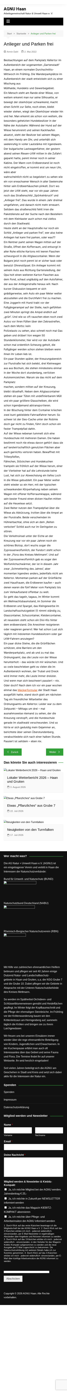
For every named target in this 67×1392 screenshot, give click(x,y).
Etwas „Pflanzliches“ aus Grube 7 (31, 805)
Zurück (14, 752)
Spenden (9, 1092)
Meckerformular (27, 690)
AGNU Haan (15, 8)
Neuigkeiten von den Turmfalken (30, 829)
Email (8, 1141)
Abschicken (13, 1278)
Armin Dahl (12, 51)
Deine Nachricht (14, 1155)
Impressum (10, 1099)
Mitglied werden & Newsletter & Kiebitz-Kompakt (28, 1183)
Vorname (8, 1135)
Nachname (40, 1135)
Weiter (52, 752)
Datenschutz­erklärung (16, 1107)
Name (8, 1124)
